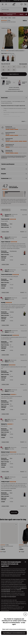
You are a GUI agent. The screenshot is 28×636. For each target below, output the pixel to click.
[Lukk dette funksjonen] (25, 614)
